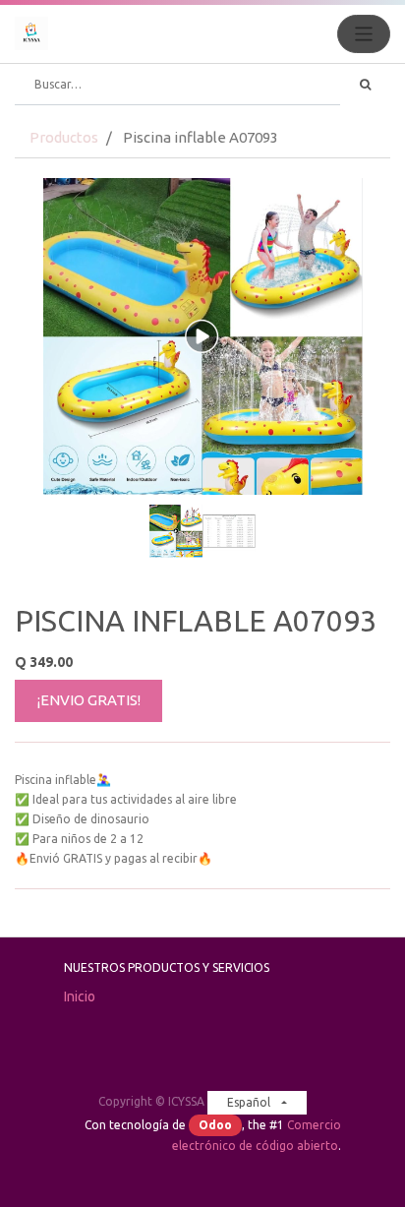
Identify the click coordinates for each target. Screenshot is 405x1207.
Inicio (79, 996)
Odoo (215, 1124)
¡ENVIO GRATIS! (89, 700)
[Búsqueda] (365, 84)
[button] (43, 375)
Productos (63, 137)
